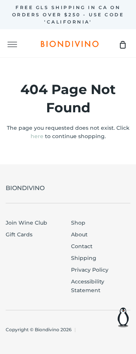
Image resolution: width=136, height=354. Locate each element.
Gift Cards (19, 234)
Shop (78, 222)
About (79, 234)
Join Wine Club (26, 222)
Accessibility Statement (87, 285)
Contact (82, 246)
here (37, 136)
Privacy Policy (89, 269)
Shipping (83, 258)
